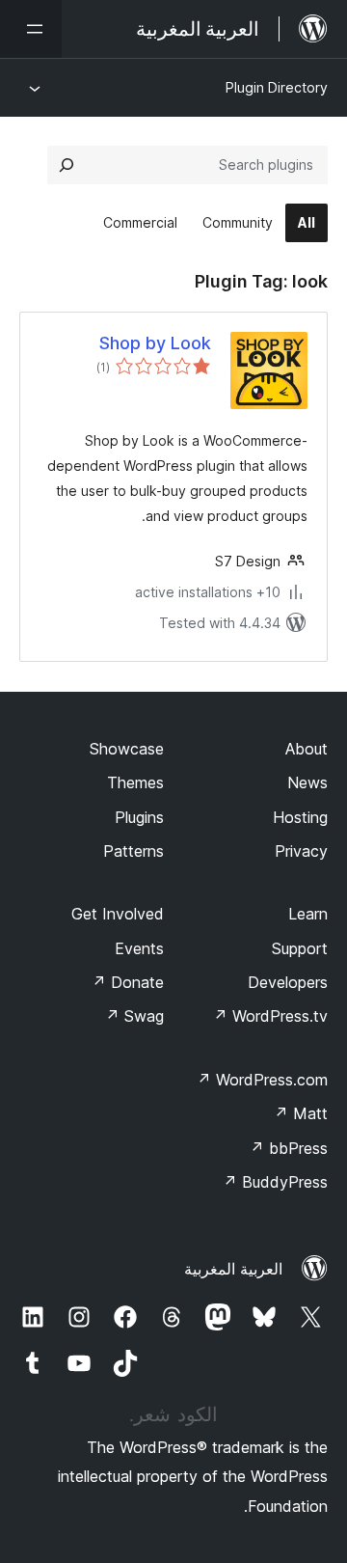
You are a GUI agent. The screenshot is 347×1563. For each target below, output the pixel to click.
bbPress (289, 1148)
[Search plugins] (66, 165)
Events (139, 948)
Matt (301, 1113)
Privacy (301, 851)
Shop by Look (155, 343)
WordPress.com (262, 1079)
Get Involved (117, 913)
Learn (308, 913)
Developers (288, 982)
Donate (128, 982)
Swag (134, 1016)
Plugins (139, 817)
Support (300, 948)
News (307, 782)
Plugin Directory (277, 87)
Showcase (127, 748)
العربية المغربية (233, 1268)
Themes (135, 782)
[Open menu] (31, 29)
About (306, 748)
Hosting (300, 817)
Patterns (133, 851)
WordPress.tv (270, 1016)
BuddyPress (275, 1182)
